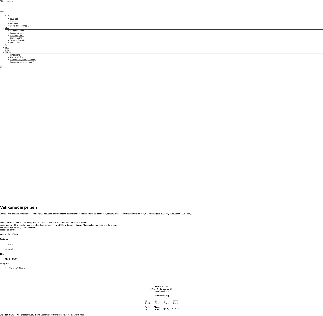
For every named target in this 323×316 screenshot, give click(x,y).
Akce (7, 28)
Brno (7, 47)
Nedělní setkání (17, 31)
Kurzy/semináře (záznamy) (22, 62)
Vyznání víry (15, 21)
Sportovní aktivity (17, 40)
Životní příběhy (16, 57)
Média (8, 52)
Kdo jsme (14, 18)
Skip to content (6, 1)
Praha (7, 45)
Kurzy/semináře (17, 33)
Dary (7, 50)
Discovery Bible (17, 35)
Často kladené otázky (19, 26)
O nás (7, 16)
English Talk (15, 43)
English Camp (16, 38)
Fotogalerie (15, 55)
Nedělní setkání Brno (15, 268)
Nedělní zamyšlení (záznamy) (23, 59)
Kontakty (14, 23)
